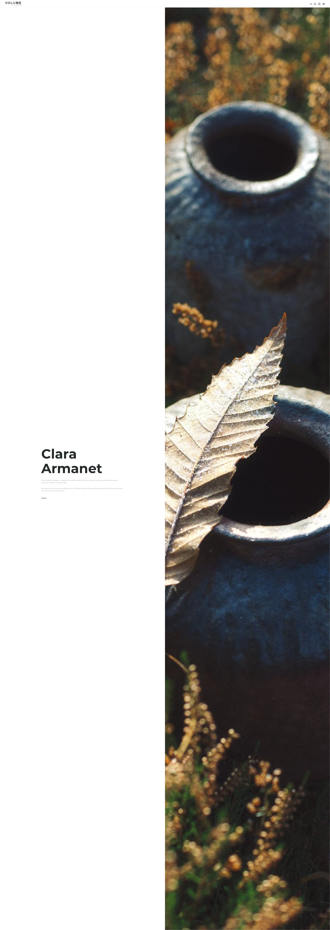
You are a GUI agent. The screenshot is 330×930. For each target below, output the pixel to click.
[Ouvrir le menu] (323, 4)
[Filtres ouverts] (311, 4)
